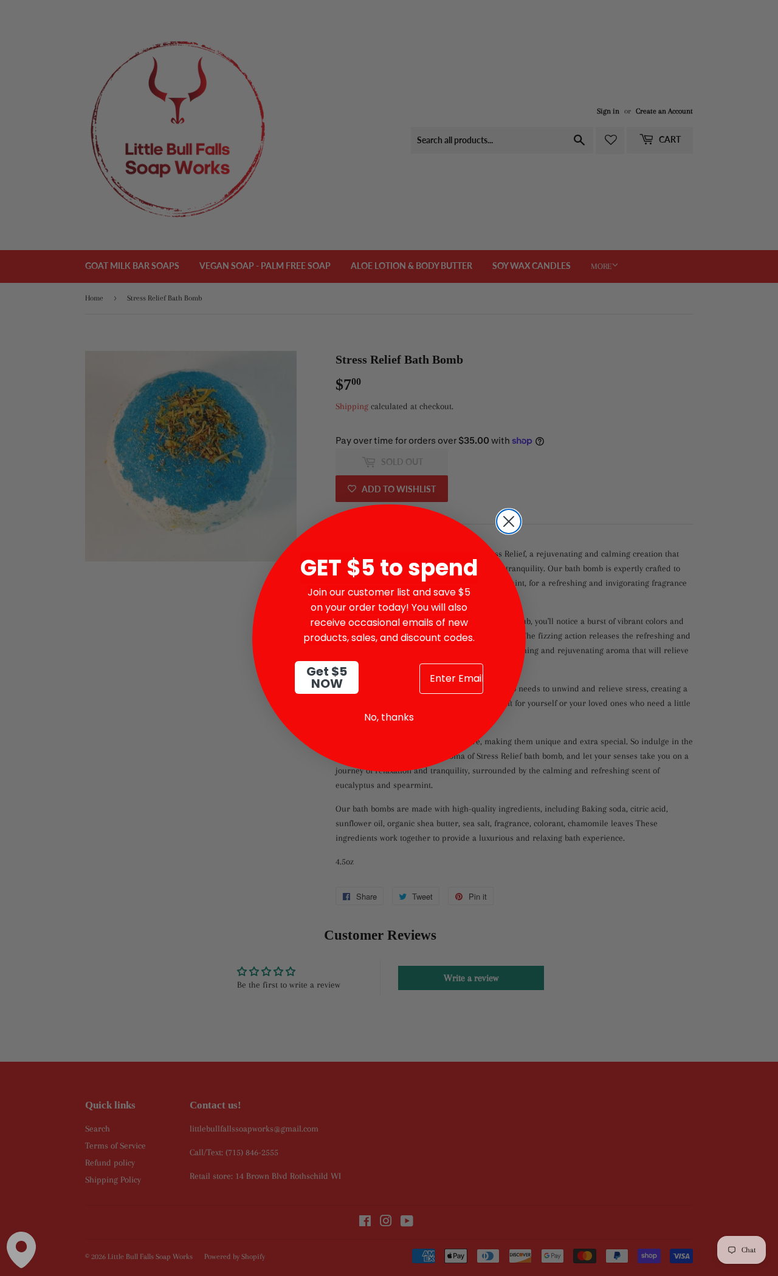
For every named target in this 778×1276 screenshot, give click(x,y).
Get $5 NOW (326, 677)
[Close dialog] (509, 521)
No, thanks (389, 717)
